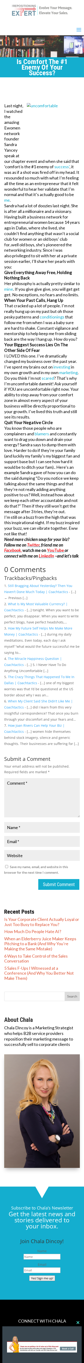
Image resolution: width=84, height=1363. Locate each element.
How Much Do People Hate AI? (32, 931)
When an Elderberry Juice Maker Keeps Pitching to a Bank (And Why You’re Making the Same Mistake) (40, 943)
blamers (42, 433)
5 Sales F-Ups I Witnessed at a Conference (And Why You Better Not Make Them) (39, 973)
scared (48, 378)
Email (42, 1264)
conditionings (52, 316)
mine (8, 289)
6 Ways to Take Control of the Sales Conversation (36, 958)
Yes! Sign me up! (42, 1278)
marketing (68, 372)
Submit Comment (59, 884)
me (7, 200)
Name (42, 1251)
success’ (62, 166)
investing (62, 366)
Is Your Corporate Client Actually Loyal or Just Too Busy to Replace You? (41, 922)
